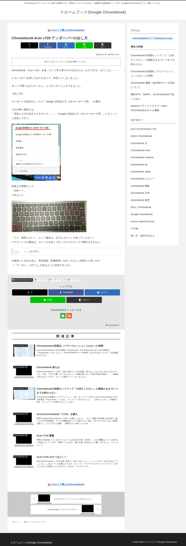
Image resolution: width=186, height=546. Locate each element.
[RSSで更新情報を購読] (69, 315)
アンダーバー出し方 (58, 280)
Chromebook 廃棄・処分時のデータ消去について (153, 85)
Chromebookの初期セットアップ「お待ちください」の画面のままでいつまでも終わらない (153, 60)
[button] (102, 45)
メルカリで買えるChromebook (67, 30)
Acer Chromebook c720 (23, 280)
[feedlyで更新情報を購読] (63, 315)
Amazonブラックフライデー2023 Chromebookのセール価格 (149, 108)
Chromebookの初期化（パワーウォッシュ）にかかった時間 (152, 73)
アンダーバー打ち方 (77, 280)
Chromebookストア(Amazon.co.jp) (152, 38)
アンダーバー (42, 280)
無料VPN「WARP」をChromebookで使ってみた (152, 96)
